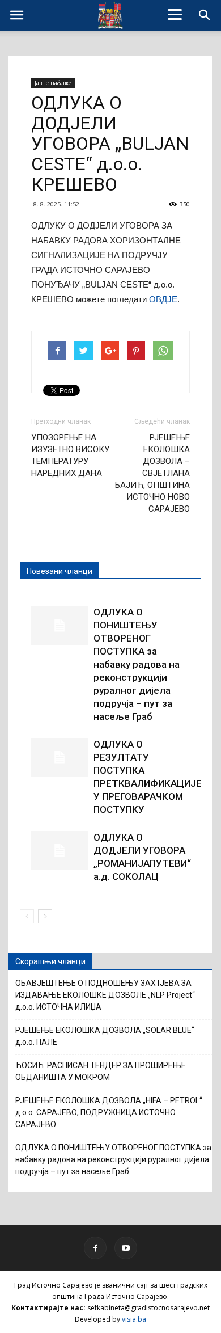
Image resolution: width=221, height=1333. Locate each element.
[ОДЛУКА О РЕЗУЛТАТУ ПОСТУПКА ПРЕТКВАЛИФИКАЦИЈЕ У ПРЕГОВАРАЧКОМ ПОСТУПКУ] (59, 757)
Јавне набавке (53, 83)
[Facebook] (95, 1248)
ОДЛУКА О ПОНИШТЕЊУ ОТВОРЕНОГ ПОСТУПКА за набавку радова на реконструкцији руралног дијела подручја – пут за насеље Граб (137, 664)
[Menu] (175, 14)
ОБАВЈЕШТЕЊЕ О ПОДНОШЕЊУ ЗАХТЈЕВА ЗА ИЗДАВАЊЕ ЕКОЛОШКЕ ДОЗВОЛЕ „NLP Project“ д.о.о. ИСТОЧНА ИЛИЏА (105, 994)
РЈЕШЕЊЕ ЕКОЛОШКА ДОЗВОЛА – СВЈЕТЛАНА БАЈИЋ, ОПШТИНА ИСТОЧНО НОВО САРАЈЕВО (152, 473)
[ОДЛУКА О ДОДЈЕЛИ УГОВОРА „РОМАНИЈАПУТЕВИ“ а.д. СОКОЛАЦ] (59, 850)
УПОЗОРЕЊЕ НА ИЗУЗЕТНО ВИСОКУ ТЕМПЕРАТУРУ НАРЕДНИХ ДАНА (70, 455)
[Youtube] (125, 1248)
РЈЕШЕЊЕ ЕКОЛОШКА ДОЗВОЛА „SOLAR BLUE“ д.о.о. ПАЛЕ (104, 1036)
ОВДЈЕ (163, 299)
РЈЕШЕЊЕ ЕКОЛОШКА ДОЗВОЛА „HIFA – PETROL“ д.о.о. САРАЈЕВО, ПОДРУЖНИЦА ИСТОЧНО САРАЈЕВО (108, 1112)
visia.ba (134, 1319)
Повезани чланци (59, 571)
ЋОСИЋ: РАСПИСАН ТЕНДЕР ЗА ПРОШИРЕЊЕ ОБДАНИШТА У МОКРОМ (100, 1071)
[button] (205, 15)
